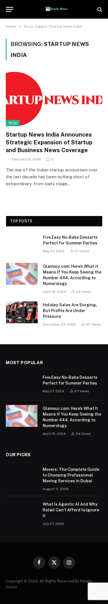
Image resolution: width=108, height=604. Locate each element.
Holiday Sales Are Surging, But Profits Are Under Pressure (70, 311)
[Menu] (9, 9)
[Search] (99, 9)
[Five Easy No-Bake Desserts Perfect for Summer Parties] (22, 245)
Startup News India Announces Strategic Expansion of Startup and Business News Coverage (49, 142)
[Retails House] (57, 9)
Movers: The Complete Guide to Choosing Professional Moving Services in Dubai (71, 475)
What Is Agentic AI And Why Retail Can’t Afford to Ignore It (71, 510)
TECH (12, 123)
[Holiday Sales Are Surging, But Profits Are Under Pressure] (22, 312)
